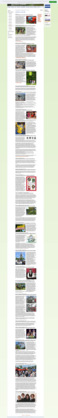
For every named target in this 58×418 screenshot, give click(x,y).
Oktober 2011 (39, 15)
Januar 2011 (39, 21)
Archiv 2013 (10, 22)
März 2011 (39, 20)
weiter (29, 415)
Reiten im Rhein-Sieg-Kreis (19, 41)
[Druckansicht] (40, 10)
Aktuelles (9, 10)
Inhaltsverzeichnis (10, 37)
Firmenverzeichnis (10, 34)
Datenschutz (31, 416)
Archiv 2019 (10, 13)
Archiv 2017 (10, 16)
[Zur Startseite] (42, 10)
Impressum (26, 416)
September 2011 (40, 16)
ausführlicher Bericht (19, 82)
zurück (23, 415)
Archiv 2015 (10, 19)
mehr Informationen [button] (30, 2)
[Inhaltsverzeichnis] (41, 10)
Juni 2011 (39, 18)
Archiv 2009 (10, 28)
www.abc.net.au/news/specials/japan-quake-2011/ (22, 156)
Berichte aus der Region (11, 31)
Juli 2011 (39, 17)
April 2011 (39, 19)
